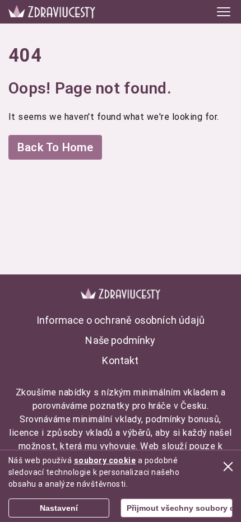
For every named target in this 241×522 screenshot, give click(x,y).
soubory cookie (105, 460)
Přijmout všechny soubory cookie (180, 508)
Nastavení (59, 508)
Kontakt (120, 360)
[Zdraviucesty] (51, 11)
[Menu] (224, 12)
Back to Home (55, 147)
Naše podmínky (120, 340)
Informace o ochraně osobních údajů (120, 320)
